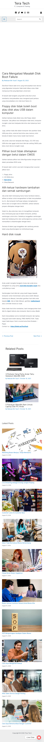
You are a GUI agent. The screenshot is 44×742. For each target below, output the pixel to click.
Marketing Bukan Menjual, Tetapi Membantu (16, 452)
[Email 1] (28, 12)
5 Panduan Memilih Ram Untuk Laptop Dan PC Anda (19, 405)
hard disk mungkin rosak (28, 286)
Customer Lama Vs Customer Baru (13, 513)
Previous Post (7, 336)
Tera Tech (22, 3)
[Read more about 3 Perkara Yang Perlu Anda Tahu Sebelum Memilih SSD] (22, 362)
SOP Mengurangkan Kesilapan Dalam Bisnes (16, 633)
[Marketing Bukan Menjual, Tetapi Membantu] (22, 440)
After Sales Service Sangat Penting (13, 693)
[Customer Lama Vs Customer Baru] (22, 500)
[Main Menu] (4, 19)
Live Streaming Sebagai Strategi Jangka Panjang (18, 482)
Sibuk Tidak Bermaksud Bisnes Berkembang (16, 543)
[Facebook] (16, 12)
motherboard (35, 301)
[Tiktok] (19, 12)
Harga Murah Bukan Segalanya (12, 573)
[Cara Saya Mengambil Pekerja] (22, 650)
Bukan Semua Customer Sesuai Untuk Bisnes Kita (18, 603)
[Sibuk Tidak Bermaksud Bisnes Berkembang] (22, 530)
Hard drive (7, 180)
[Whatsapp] (25, 12)
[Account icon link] (41, 12)
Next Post (38, 336)
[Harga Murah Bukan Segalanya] (22, 560)
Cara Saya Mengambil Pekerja (12, 663)
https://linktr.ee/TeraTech (19, 326)
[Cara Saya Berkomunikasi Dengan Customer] (22, 711)
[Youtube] (22, 12)
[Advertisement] (22, 45)
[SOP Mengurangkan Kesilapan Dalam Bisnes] (22, 620)
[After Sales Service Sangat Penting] (22, 681)
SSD (8, 301)
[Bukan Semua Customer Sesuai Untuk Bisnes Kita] (22, 590)
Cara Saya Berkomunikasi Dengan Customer (16, 723)
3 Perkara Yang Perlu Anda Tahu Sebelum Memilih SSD (20, 375)
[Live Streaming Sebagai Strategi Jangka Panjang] (22, 470)
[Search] (40, 19)
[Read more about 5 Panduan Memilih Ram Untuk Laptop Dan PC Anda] (22, 393)
